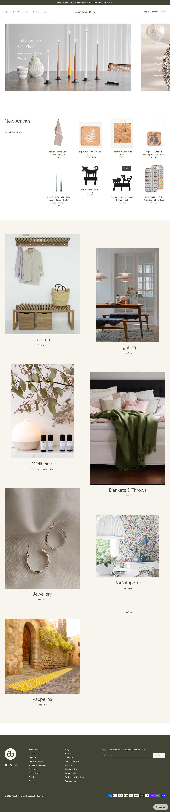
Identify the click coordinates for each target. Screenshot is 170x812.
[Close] (113, 368)
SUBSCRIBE (85, 436)
